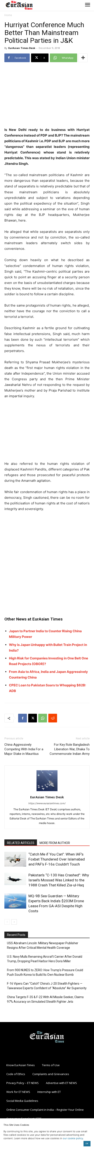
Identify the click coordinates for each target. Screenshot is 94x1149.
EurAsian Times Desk (21, 48)
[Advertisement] (47, 95)
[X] (32, 718)
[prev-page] (7, 922)
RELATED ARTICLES (20, 843)
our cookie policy (73, 1138)
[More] (83, 57)
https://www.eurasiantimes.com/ (47, 803)
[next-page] (14, 922)
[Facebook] (22, 718)
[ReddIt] (52, 718)
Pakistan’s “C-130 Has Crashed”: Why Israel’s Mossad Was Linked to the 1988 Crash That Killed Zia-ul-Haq (58, 880)
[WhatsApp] (42, 718)
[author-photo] (47, 791)
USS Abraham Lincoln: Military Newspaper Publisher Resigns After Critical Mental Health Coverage (42, 945)
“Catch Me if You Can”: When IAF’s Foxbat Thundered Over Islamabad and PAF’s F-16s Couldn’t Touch (56, 859)
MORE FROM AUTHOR (55, 843)
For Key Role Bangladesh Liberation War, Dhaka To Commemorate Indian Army (70, 749)
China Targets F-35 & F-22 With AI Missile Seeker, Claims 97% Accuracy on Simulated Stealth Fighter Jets (45, 999)
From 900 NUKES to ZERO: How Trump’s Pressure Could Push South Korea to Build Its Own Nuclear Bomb (45, 972)
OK (86, 1143)
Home (8, 15)
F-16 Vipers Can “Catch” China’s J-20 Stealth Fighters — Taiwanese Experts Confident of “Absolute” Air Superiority (47, 986)
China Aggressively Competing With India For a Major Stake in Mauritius (23, 749)
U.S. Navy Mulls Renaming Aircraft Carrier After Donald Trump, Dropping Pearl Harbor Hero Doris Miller (44, 959)
